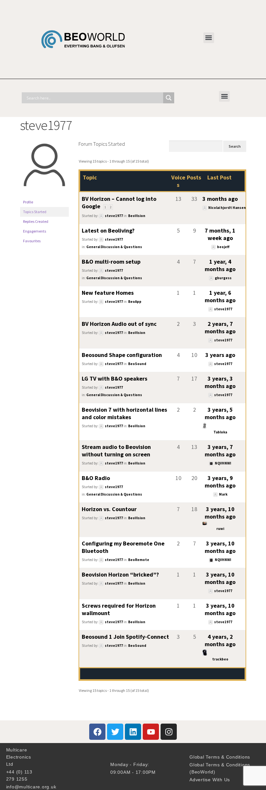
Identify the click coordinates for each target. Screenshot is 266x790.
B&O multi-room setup (111, 261)
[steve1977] (44, 194)
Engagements (34, 231)
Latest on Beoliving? (108, 230)
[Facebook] (97, 732)
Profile (28, 202)
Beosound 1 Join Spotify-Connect (125, 636)
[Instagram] (169, 732)
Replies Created (35, 221)
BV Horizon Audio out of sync (119, 323)
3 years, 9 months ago (220, 481)
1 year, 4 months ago (220, 265)
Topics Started (34, 211)
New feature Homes (108, 292)
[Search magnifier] (168, 97)
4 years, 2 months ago (220, 640)
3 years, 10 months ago (220, 512)
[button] (208, 37)
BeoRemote (138, 559)
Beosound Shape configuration (122, 355)
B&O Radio (96, 478)
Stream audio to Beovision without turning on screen (116, 450)
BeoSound (137, 363)
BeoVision (136, 215)
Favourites (32, 240)
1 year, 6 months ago (220, 296)
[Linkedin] (133, 732)
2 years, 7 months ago (220, 327)
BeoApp (134, 301)
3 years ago (220, 355)
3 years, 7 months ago (220, 450)
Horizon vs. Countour (109, 509)
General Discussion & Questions (114, 247)
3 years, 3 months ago (220, 382)
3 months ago (220, 198)
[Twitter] (115, 732)
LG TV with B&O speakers (114, 378)
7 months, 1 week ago (220, 234)
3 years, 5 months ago (220, 413)
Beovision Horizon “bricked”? (120, 574)
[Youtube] (151, 732)
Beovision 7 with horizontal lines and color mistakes (124, 413)
